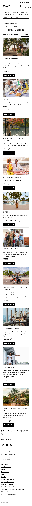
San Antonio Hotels (22, 430)
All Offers (5, 23)
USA (9, 430)
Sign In (29, 8)
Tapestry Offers (13, 23)
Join (25, 8)
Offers (3, 435)
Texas (13, 430)
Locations (3, 430)
